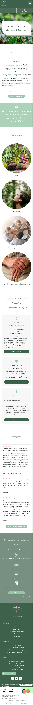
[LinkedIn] (16, 678)
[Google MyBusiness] (12, 678)
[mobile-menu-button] (30, 3)
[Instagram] (20, 678)
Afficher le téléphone (18, 333)
